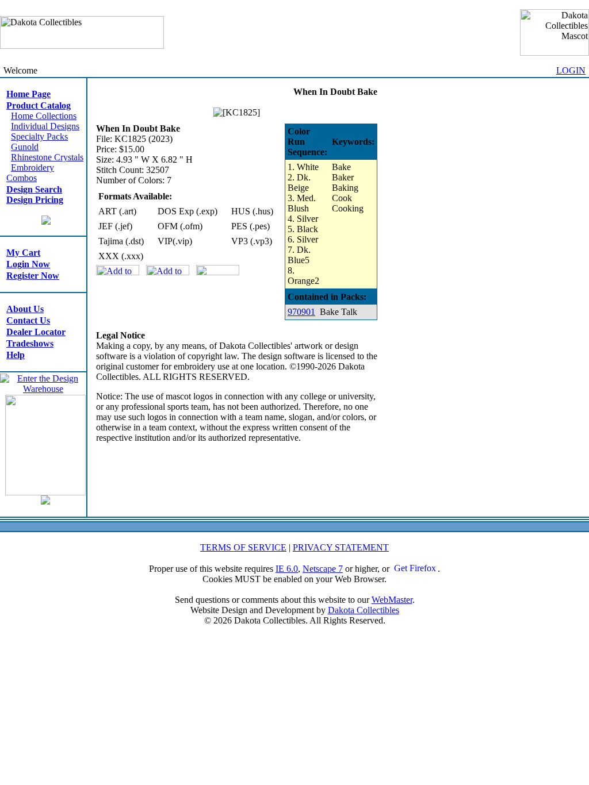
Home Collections (44, 116)
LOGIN (571, 70)
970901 (301, 312)
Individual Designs (45, 126)
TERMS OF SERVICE (243, 547)
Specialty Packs (39, 136)
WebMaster (392, 600)
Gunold (25, 147)
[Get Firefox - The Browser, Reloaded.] (415, 569)
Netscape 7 (323, 569)
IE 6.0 (287, 569)
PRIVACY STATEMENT (341, 547)
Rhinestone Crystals (47, 157)
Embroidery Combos (30, 173)
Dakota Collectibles (363, 610)
